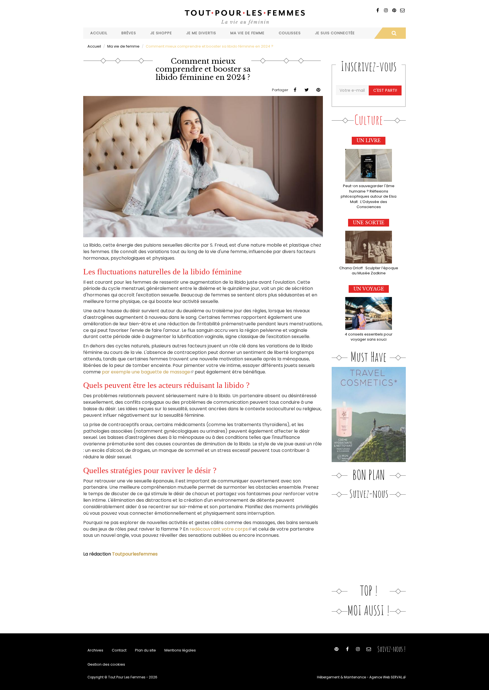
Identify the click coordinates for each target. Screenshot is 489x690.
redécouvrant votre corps (220, 529)
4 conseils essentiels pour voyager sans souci (369, 337)
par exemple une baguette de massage (148, 372)
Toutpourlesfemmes (135, 554)
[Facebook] (377, 10)
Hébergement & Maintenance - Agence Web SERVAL (361, 677)
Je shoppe (161, 33)
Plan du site (145, 650)
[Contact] (402, 10)
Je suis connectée (335, 33)
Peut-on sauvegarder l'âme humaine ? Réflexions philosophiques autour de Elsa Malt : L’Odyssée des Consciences (368, 196)
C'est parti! (385, 90)
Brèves (128, 33)
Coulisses (290, 33)
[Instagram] (385, 10)
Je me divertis (201, 33)
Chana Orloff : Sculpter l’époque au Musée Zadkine (368, 270)
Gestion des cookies (106, 664)
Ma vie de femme (247, 33)
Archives (95, 650)
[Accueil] (244, 16)
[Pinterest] (394, 10)
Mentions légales (180, 650)
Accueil (98, 33)
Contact (119, 650)
